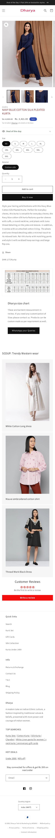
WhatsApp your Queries (23, 330)
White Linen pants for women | (30, 739)
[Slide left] (3, 97)
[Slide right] (52, 97)
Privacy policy (14, 828)
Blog (8, 686)
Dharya (13, 823)
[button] (3, 10)
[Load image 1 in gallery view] (13, 96)
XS (6, 143)
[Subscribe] (46, 778)
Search (9, 624)
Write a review (27, 597)
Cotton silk (10, 167)
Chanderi (10, 739)
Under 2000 (11, 758)
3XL (17, 150)
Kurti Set (10, 630)
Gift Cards (10, 637)
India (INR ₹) (26, 807)
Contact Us (11, 673)
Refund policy (45, 823)
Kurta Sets (11, 735)
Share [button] (8, 252)
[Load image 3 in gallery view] (41, 96)
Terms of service (28, 828)
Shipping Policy (13, 692)
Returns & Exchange (15, 667)
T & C (8, 680)
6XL (6, 156)
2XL (6, 150)
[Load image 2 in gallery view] (27, 96)
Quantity (5, 173)
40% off (21, 758)
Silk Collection (12, 643)
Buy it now (27, 197)
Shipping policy (43, 828)
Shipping (14, 123)
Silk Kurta (36, 735)
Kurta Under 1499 (14, 649)
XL (41, 143)
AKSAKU (34, 823)
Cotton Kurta (23, 735)
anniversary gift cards (27, 743)
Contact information (28, 832)
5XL (38, 150)
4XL (27, 150)
